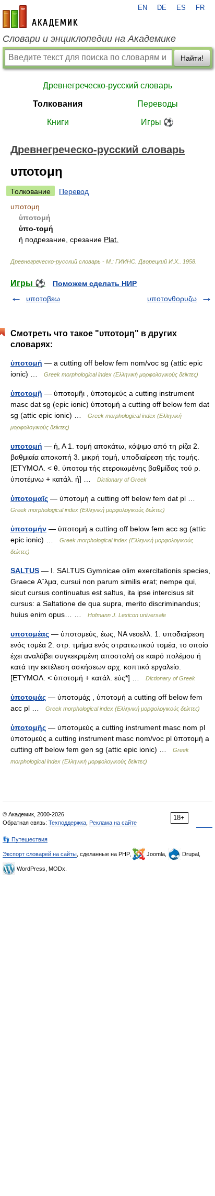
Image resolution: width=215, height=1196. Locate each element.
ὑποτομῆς (28, 727)
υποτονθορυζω (172, 298)
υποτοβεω (43, 298)
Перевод (74, 191)
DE (161, 8)
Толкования (57, 103)
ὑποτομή (26, 363)
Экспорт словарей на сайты (40, 854)
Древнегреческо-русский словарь (107, 85)
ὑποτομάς (28, 697)
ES (181, 8)
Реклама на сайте (113, 822)
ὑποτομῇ (26, 393)
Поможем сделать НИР (95, 283)
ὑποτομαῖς (29, 498)
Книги (58, 122)
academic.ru (40, 16)
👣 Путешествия (25, 839)
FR (200, 8)
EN (142, 8)
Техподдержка (67, 822)
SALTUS (24, 570)
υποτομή (26, 446)
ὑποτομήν (28, 529)
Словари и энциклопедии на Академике (89, 38)
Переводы (157, 103)
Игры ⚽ (157, 122)
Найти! (192, 58)
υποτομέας (29, 634)
